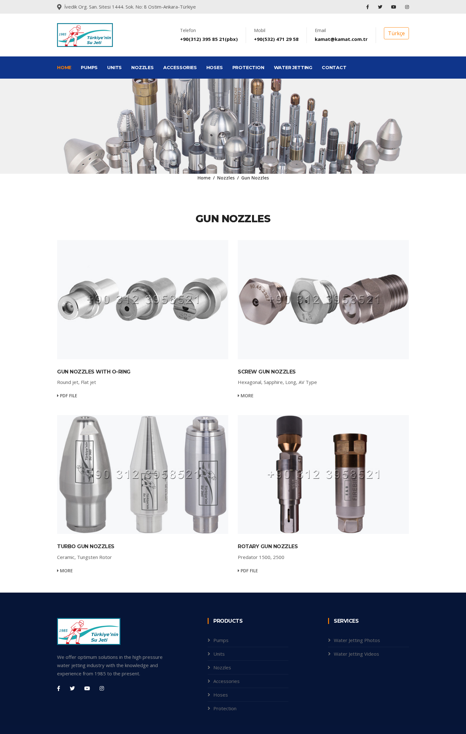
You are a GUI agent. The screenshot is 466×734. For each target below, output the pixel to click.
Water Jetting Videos (356, 654)
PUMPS (89, 67)
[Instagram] (407, 7)
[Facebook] (368, 7)
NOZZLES (142, 67)
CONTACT (334, 67)
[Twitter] (380, 7)
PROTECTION (248, 67)
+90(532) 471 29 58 (276, 39)
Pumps (221, 640)
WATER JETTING (293, 67)
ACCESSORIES (180, 67)
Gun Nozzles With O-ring (94, 372)
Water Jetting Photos (357, 640)
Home (203, 178)
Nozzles (226, 178)
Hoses (220, 695)
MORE (246, 396)
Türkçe (396, 33)
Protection (224, 708)
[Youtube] (394, 7)
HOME (64, 67)
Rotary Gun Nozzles (268, 546)
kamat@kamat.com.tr (341, 39)
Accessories (226, 681)
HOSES (214, 67)
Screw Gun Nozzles (267, 372)
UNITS (114, 67)
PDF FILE (68, 396)
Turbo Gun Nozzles (85, 546)
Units (219, 654)
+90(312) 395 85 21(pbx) (209, 39)
